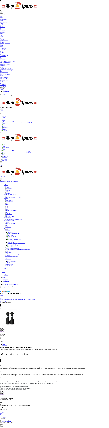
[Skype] (8, 291)
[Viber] (5, 291)
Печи (6, 199)
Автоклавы (7, 218)
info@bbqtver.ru (3, 94)
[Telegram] (9, 291)
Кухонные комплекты (6, 299)
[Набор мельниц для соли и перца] (10, 327)
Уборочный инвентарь (10, 242)
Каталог (5, 184)
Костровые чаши (24, 299)
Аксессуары (7, 222)
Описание (3, 341)
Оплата (3, 343)
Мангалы (6, 196)
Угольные (6, 301)
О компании (2, 412)
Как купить (5, 274)
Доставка (3, 344)
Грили (6, 186)
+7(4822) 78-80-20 (3, 86)
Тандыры (1, 299)
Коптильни (7, 204)
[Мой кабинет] (0, 177)
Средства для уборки (10, 232)
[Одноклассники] (2, 291)
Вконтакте (3, 96)
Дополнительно (4, 345)
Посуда (6, 207)
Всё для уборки (7, 230)
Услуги (5, 268)
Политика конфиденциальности (6, 421)
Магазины (1, 414)
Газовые (1, 301)
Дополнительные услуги (9, 270)
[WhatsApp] (6, 291)
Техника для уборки (10, 260)
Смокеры (4, 301)
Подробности (2, 331)
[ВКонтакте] (0, 291)
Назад (5, 183)
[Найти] (1, 12)
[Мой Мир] (3, 291)
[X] (4, 291)
